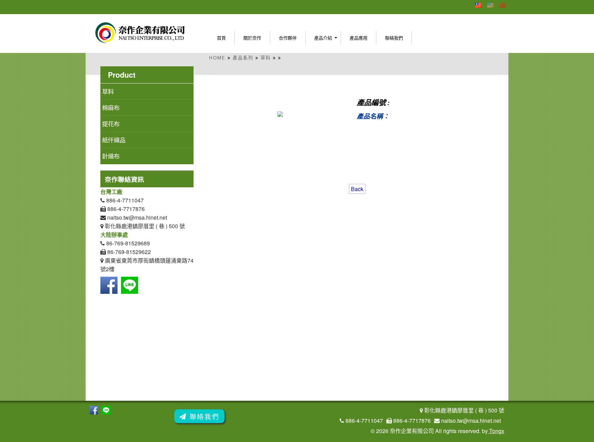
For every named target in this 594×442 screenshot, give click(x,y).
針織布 (111, 156)
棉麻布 (111, 107)
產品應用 (358, 37)
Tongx (496, 431)
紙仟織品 (113, 139)
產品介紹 (323, 37)
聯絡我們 (394, 37)
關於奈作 (252, 37)
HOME (217, 57)
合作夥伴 (288, 37)
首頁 (221, 37)
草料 (266, 57)
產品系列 (243, 57)
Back (357, 189)
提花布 (111, 123)
